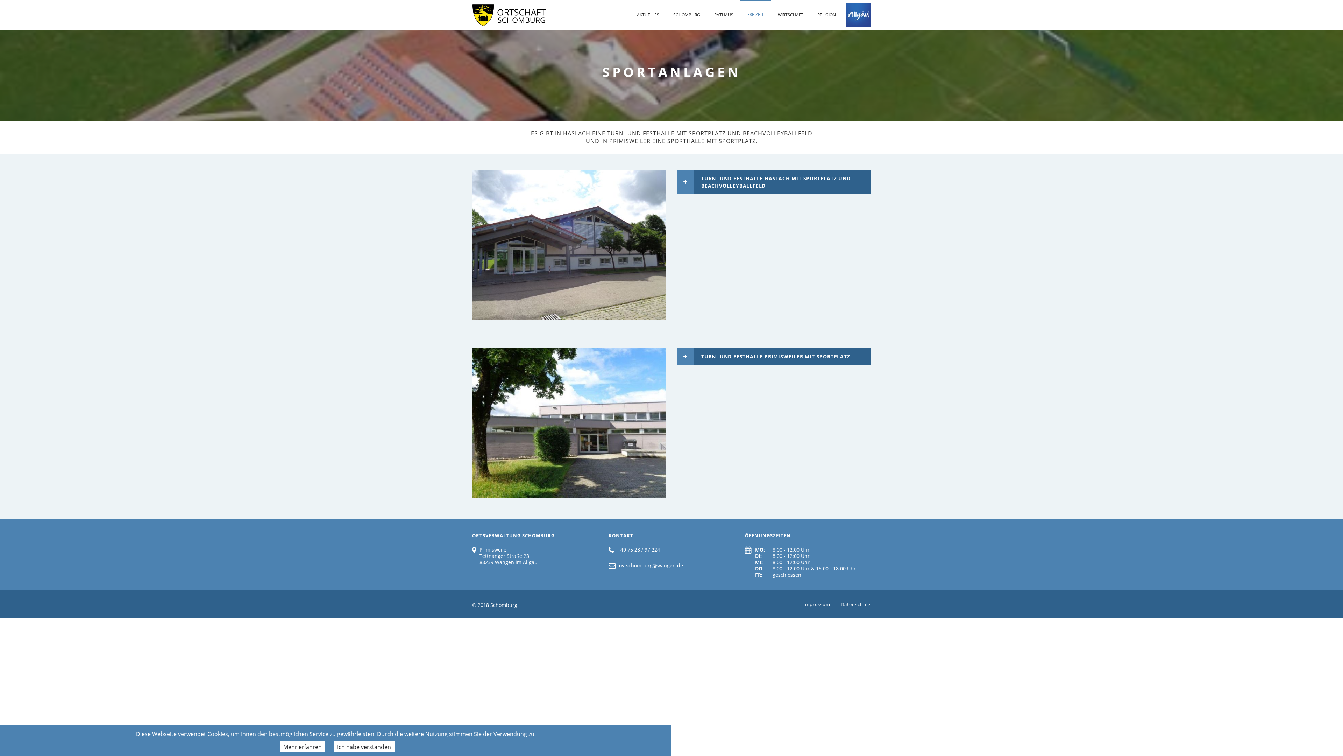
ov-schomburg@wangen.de (651, 565)
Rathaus (723, 15)
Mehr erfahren (302, 747)
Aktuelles (648, 15)
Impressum (816, 604)
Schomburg (686, 15)
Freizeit (755, 15)
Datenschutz (856, 604)
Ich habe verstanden (364, 747)
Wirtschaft (790, 15)
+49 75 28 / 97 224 (639, 549)
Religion (826, 15)
